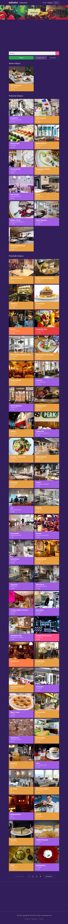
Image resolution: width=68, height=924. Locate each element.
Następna (49, 876)
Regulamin (34, 919)
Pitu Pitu (19, 915)
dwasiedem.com (47, 915)
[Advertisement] (34, 34)
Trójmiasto (23, 3)
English (50, 3)
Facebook (27, 919)
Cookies (41, 919)
